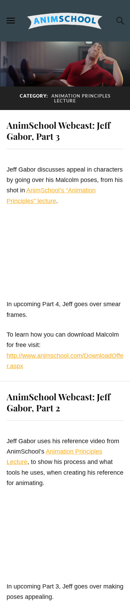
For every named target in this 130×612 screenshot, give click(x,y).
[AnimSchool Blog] (65, 21)
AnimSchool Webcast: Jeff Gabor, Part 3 (58, 130)
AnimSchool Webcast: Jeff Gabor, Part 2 (58, 402)
